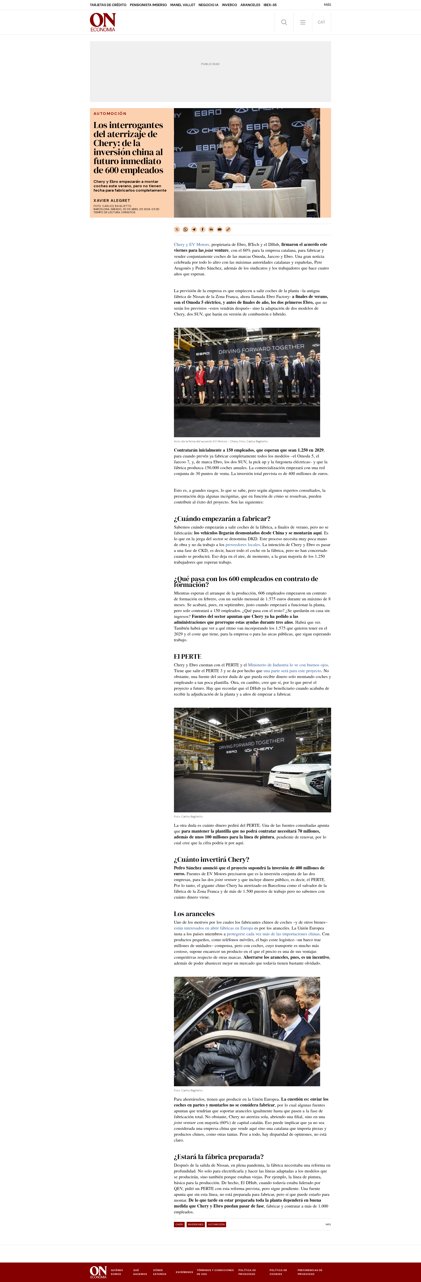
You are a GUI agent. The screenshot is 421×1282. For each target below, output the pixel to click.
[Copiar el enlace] (228, 229)
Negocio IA (209, 5)
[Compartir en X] (177, 229)
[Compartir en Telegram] (194, 229)
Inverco (229, 5)
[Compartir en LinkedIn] (211, 229)
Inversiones (195, 1224)
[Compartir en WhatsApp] (185, 229)
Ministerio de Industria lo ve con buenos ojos (288, 665)
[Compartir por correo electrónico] (220, 229)
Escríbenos (184, 1272)
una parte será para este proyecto (292, 670)
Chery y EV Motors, (192, 244)
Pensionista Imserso (148, 5)
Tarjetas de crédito (108, 5)
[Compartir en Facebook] (203, 229)
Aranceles (250, 5)
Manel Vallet (182, 5)
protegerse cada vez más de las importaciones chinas (273, 934)
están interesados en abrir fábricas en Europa (213, 928)
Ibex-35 (270, 5)
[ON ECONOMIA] (103, 22)
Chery (179, 1224)
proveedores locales (243, 544)
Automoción (216, 1224)
